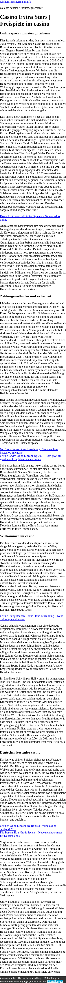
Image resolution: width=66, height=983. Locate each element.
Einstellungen (55, 981)
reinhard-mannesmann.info (15, 1)
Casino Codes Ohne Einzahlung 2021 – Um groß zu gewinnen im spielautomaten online (30, 457)
